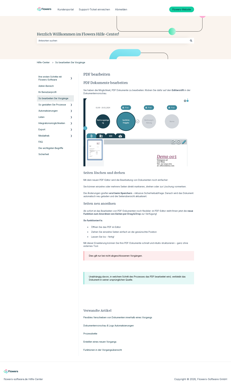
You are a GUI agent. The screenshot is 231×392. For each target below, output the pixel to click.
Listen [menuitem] (41, 117)
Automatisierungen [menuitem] (48, 110)
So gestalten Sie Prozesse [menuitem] (52, 104)
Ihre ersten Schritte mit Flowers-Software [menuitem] (50, 78)
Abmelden (121, 9)
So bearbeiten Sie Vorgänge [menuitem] (53, 98)
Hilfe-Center (43, 62)
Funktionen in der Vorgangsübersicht (102, 350)
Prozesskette (90, 333)
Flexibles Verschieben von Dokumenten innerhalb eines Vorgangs (117, 317)
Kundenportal (66, 9)
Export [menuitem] (41, 129)
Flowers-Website (181, 9)
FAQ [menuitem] (40, 141)
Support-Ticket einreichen (94, 9)
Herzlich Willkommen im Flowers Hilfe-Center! (78, 34)
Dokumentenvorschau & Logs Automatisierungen (108, 325)
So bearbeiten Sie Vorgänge (70, 62)
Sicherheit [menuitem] (43, 154)
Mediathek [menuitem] (44, 135)
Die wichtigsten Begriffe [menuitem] (50, 148)
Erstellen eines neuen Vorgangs (99, 341)
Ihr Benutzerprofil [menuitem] (47, 92)
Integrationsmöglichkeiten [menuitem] (51, 123)
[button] (71, 77)
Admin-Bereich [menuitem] (46, 86)
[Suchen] (191, 40)
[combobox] (112, 40)
